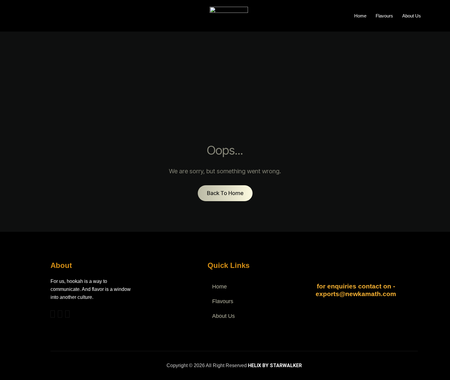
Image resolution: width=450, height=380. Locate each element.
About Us (411, 15)
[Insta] (60, 314)
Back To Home (225, 193)
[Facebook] (53, 314)
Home (360, 15)
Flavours (384, 15)
